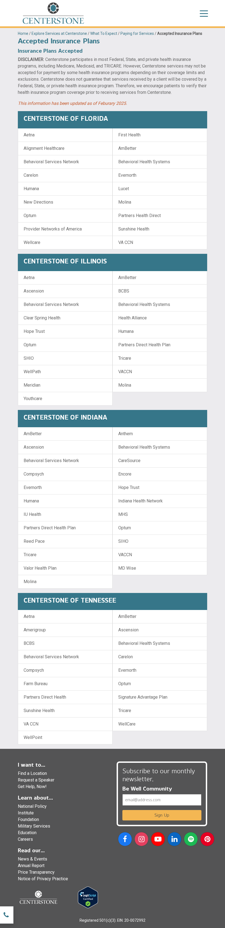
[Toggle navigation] (203, 13)
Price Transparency (36, 872)
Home (23, 33)
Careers (25, 839)
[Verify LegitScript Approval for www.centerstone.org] (88, 897)
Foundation (28, 819)
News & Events (32, 859)
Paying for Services (137, 33)
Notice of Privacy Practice (43, 878)
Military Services (34, 826)
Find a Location (32, 773)
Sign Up (161, 815)
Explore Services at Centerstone (59, 33)
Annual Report (31, 865)
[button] (125, 840)
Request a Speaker (36, 780)
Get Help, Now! (32, 786)
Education (27, 832)
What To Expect (103, 33)
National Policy (32, 806)
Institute (26, 812)
